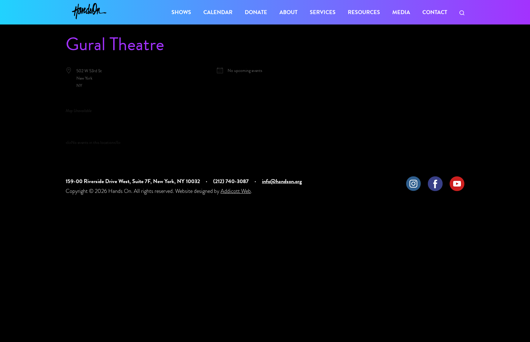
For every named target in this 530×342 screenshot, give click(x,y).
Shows (181, 12)
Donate (256, 12)
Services (323, 12)
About (288, 12)
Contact (434, 12)
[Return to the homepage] (89, 11)
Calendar (217, 12)
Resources (364, 12)
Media (401, 12)
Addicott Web (236, 191)
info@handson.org (282, 181)
